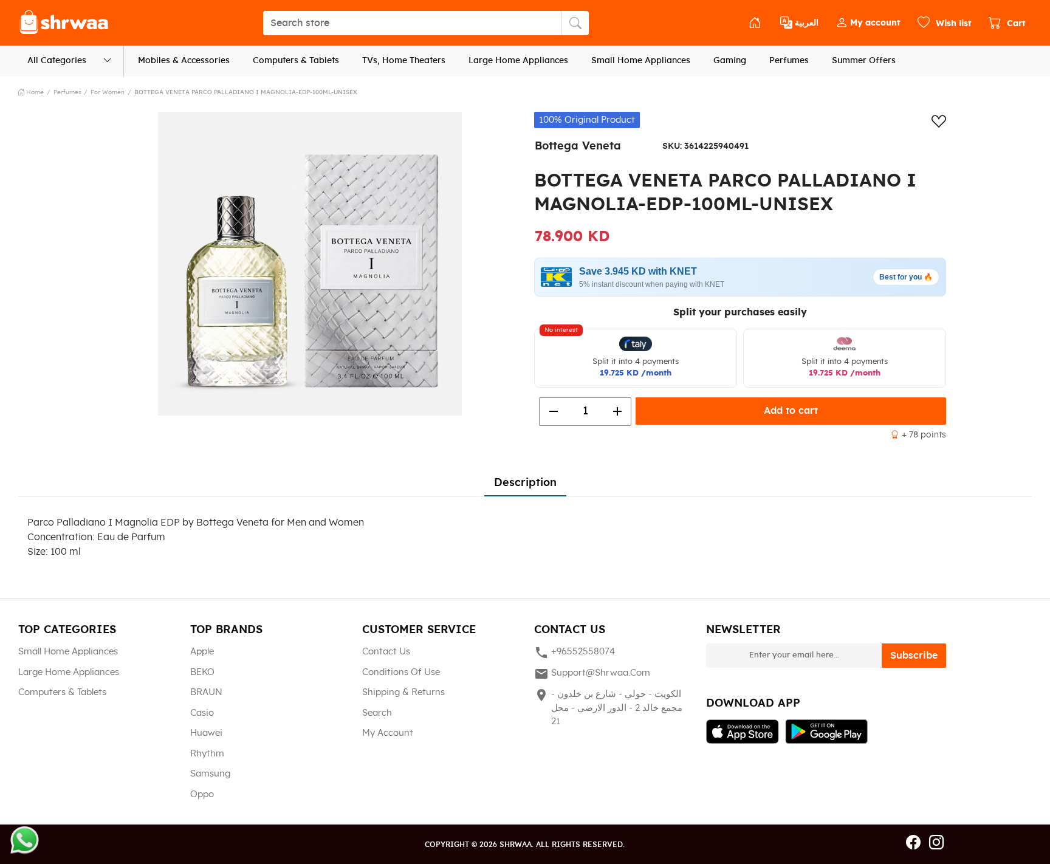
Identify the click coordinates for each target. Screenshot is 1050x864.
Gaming (729, 61)
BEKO (202, 672)
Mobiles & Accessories (184, 61)
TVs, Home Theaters (403, 61)
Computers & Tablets (296, 61)
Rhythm (207, 753)
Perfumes (789, 61)
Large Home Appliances (518, 61)
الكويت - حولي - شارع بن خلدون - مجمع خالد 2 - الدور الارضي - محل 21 (608, 707)
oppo (202, 794)
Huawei (206, 733)
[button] (868, 23)
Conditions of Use (401, 672)
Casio (202, 713)
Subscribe (914, 655)
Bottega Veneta (578, 146)
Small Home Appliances (640, 61)
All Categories (56, 61)
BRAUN (206, 692)
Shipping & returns (403, 692)
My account (387, 733)
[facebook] (913, 843)
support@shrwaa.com (592, 674)
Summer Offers (864, 61)
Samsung (210, 773)
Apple (202, 651)
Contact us (386, 651)
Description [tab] (525, 483)
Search (377, 713)
